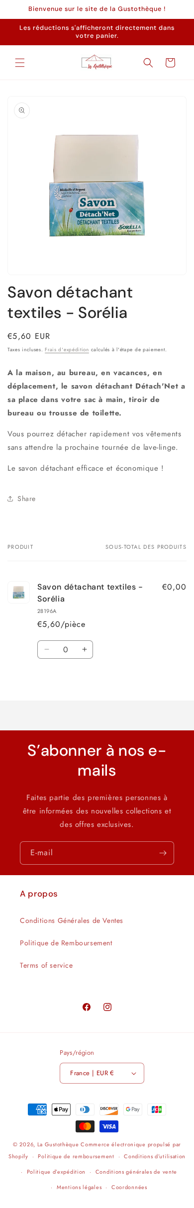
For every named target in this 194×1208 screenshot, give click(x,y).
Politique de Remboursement (66, 943)
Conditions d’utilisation (155, 1156)
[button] (20, 63)
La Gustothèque (58, 1144)
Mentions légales (79, 1187)
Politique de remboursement (76, 1156)
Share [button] (26, 498)
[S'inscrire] (163, 853)
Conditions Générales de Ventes (71, 920)
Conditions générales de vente (136, 1172)
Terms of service (46, 965)
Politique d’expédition (56, 1172)
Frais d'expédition (67, 349)
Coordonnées (129, 1187)
